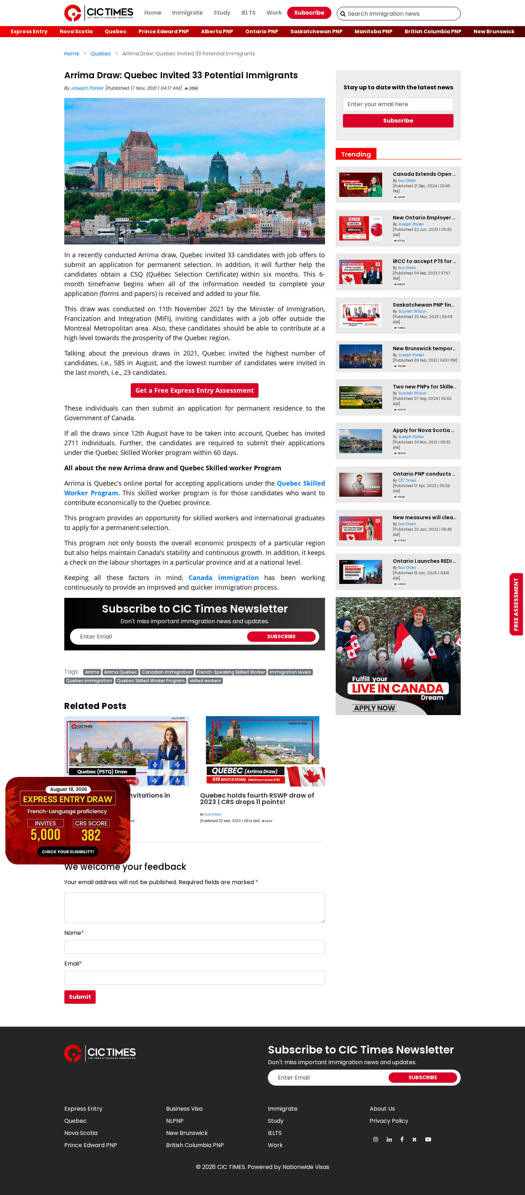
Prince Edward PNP (164, 31)
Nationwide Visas (305, 1167)
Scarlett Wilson (412, 311)
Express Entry (29, 31)
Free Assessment (516, 604)
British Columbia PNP (433, 31)
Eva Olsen (213, 814)
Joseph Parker (88, 88)
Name (74, 933)
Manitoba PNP (373, 31)
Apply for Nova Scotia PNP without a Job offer (453, 430)
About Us (382, 1109)
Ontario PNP (261, 31)
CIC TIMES (231, 1167)
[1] (343, 13)
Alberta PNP (217, 31)
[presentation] (78, 752)
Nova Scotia (76, 31)
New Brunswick (494, 31)
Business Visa (184, 1109)
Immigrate (187, 13)
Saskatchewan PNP (316, 31)
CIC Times (407, 480)
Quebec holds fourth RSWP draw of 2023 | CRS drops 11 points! (257, 798)
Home (152, 13)
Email (73, 964)
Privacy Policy (389, 1121)
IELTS (248, 13)
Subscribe (309, 13)
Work (274, 13)
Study (222, 13)
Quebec (115, 31)
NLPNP (175, 1121)
